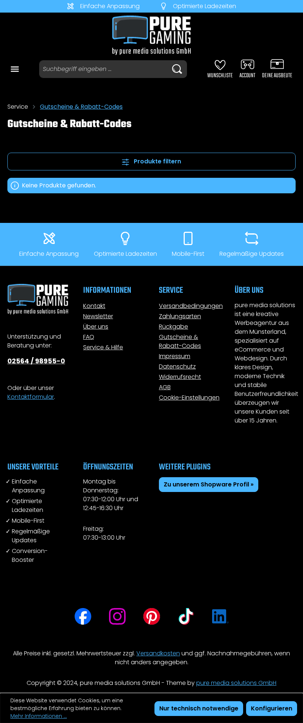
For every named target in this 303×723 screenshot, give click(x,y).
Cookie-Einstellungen (189, 397)
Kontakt (94, 306)
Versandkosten (158, 653)
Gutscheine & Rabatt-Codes (180, 341)
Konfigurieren (271, 708)
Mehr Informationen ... (38, 716)
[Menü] (14, 67)
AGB (165, 387)
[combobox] (103, 69)
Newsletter (98, 316)
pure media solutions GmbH (236, 683)
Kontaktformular (30, 397)
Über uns (95, 326)
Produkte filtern (156, 161)
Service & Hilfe (103, 347)
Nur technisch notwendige (198, 708)
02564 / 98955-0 (36, 361)
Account (247, 76)
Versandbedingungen (191, 306)
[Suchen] (177, 69)
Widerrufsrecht (180, 377)
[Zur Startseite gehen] (151, 35)
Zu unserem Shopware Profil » (208, 484)
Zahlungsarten (180, 316)
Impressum (174, 356)
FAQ (88, 337)
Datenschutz (177, 366)
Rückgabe (173, 326)
